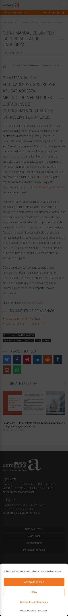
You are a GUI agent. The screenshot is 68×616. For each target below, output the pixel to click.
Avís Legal (42, 610)
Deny (34, 592)
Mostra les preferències (34, 602)
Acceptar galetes (34, 581)
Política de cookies (28, 610)
